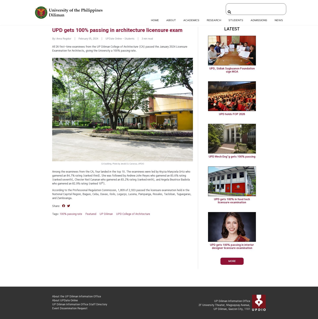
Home (155, 20)
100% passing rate (71, 214)
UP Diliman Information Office (232, 301)
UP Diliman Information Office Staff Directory (79, 304)
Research (214, 20)
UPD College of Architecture (133, 214)
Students (236, 20)
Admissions (259, 20)
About (171, 20)
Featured (90, 214)
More (232, 261)
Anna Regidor (64, 39)
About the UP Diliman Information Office (76, 296)
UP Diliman (106, 214)
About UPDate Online (65, 300)
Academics (191, 20)
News (279, 20)
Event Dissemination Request (69, 308)
